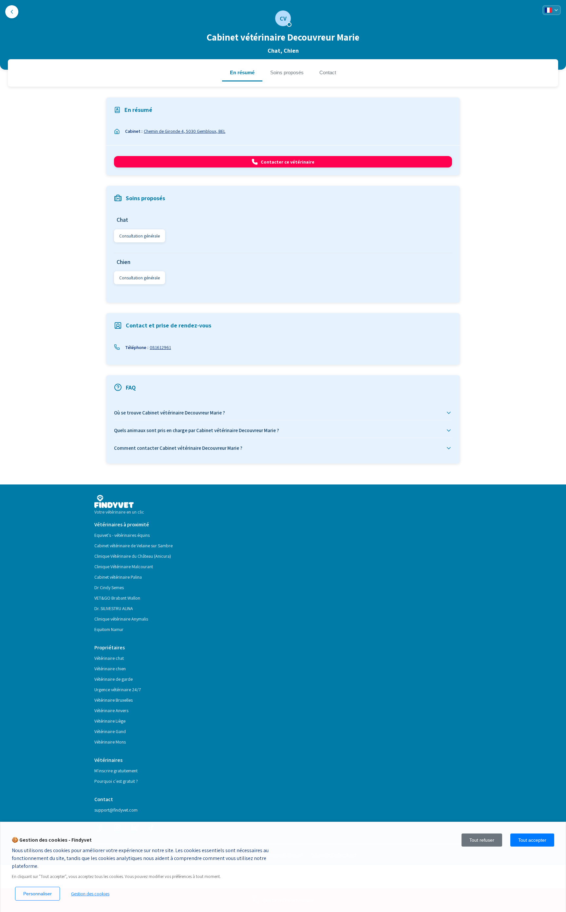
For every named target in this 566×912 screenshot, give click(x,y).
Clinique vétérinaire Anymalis (121, 619)
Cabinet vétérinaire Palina (118, 577)
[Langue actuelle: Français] (551, 10)
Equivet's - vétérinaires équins (122, 535)
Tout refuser (481, 840)
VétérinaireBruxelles (113, 700)
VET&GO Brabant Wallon (117, 598)
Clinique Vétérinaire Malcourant (123, 567)
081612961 (160, 347)
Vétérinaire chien (110, 669)
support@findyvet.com (116, 810)
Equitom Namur (108, 629)
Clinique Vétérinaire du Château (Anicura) (132, 556)
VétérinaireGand (110, 731)
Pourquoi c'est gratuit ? (116, 781)
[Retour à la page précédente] (11, 11)
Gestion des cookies (90, 894)
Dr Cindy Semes (109, 587)
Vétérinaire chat (109, 658)
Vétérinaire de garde (113, 679)
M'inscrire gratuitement (116, 771)
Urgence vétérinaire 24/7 (117, 690)
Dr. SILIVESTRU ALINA (113, 608)
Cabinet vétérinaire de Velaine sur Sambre (133, 546)
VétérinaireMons (110, 742)
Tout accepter (532, 840)
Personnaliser (37, 893)
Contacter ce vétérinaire (287, 162)
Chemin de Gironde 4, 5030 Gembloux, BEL (184, 131)
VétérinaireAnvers (111, 710)
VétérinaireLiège (109, 721)
